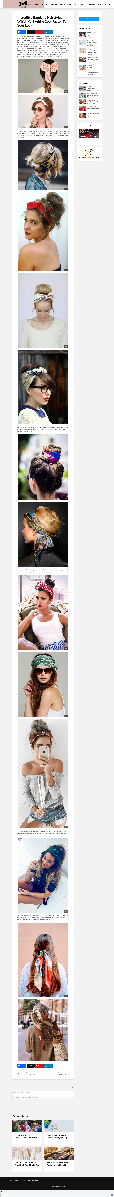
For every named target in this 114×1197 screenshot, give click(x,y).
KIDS (36, 4)
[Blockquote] (28, 1098)
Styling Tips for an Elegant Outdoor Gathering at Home (26, 1136)
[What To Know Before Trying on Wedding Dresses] (82, 88)
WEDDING (44, 4)
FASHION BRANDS (65, 4)
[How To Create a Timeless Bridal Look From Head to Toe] (27, 1153)
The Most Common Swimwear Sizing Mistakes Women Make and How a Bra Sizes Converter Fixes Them (93, 69)
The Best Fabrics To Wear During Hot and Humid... (57, 1164)
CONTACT (16, 1180)
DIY (82, 4)
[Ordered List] (23, 1098)
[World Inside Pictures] (89, 154)
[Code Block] (30, 1098)
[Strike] (21, 1098)
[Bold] (14, 1098)
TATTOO (76, 4)
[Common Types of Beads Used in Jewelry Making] (59, 1126)
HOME (22, 4)
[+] (37, 1097)
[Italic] (16, 1098)
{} (35, 1097)
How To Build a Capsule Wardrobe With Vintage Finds (93, 108)
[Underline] (19, 1098)
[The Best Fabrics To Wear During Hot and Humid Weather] (59, 1153)
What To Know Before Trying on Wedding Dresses (92, 88)
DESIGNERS (53, 4)
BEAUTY (99, 4)
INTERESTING (90, 4)
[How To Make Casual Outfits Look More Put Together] (82, 95)
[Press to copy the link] (112, 1195)
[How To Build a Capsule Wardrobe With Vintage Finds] (82, 108)
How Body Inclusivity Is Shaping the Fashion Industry (93, 115)
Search (89, 18)
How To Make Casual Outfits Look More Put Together (92, 95)
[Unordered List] (26, 1098)
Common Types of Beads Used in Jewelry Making (57, 1136)
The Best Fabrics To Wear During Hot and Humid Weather (92, 59)
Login (72, 1087)
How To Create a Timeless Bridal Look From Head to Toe (27, 1164)
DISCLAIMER (34, 1180)
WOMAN (29, 4)
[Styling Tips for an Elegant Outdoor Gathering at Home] (27, 1126)
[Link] (33, 1098)
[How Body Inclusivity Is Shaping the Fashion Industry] (82, 115)
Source (66, 91)
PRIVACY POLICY (25, 1180)
